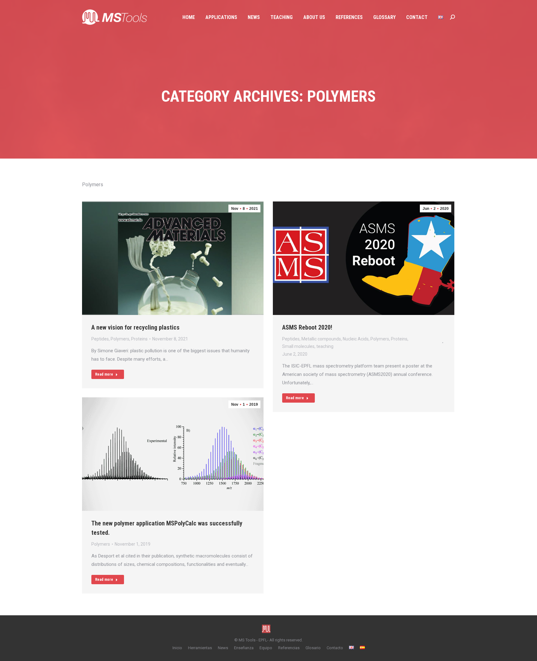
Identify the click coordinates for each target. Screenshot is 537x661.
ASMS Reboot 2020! (307, 327)
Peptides (100, 338)
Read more (104, 374)
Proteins (139, 338)
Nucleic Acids (356, 338)
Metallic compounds (321, 338)
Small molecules (298, 346)
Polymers (120, 338)
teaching (324, 346)
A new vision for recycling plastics (135, 327)
